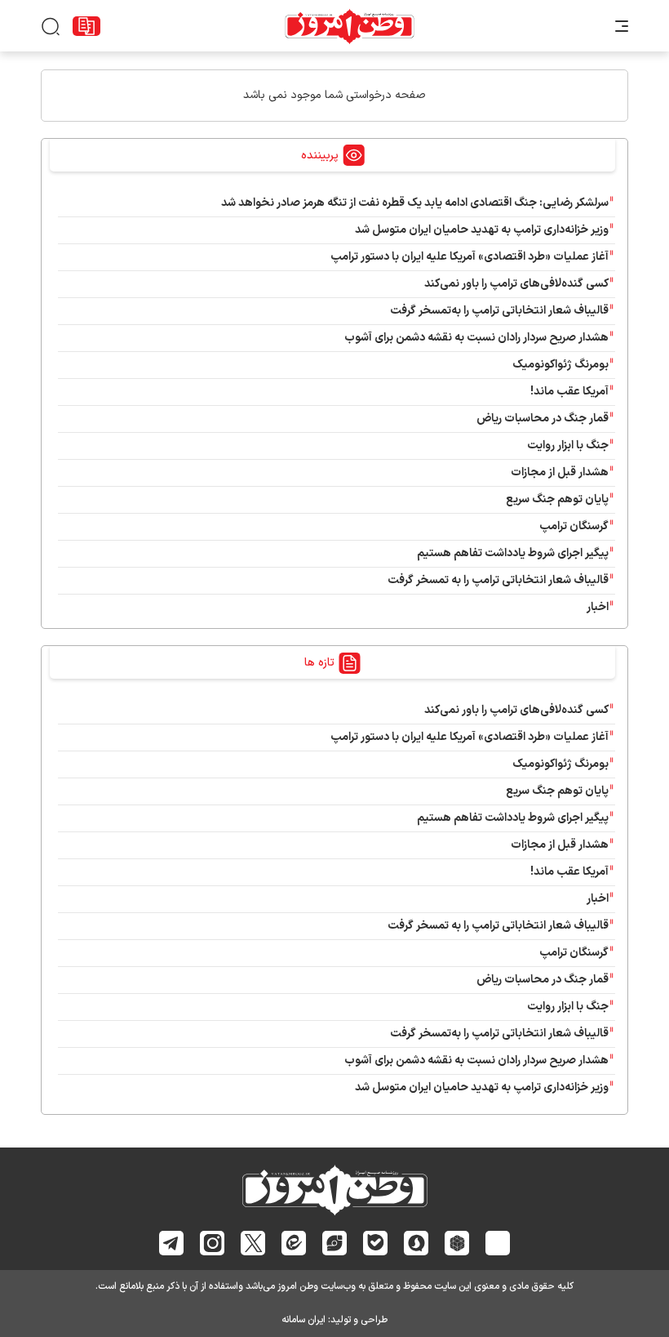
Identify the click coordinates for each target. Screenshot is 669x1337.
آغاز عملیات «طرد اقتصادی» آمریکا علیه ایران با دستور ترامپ (469, 256)
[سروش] (416, 1243)
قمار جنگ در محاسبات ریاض (542, 418)
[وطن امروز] (349, 26)
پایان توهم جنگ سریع (557, 499)
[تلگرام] (171, 1243)
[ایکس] (253, 1243)
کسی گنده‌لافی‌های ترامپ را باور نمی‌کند (516, 283)
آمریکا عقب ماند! (569, 391)
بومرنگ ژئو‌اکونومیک (560, 364)
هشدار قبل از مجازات (560, 472)
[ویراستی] (334, 1242)
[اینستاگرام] (212, 1243)
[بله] (375, 1242)
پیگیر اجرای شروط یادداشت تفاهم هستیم (513, 553)
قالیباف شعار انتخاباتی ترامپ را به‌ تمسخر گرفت (498, 580)
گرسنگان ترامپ (574, 526)
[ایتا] (294, 1242)
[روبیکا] (457, 1243)
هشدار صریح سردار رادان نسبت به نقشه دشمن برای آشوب (476, 337)
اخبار (598, 607)
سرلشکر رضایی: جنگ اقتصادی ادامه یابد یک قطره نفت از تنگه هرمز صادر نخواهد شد (415, 203)
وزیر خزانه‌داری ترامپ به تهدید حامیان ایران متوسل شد (482, 229)
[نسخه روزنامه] (86, 26)
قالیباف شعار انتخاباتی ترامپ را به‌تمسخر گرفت (499, 310)
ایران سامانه (303, 1319)
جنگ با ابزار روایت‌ (568, 445)
